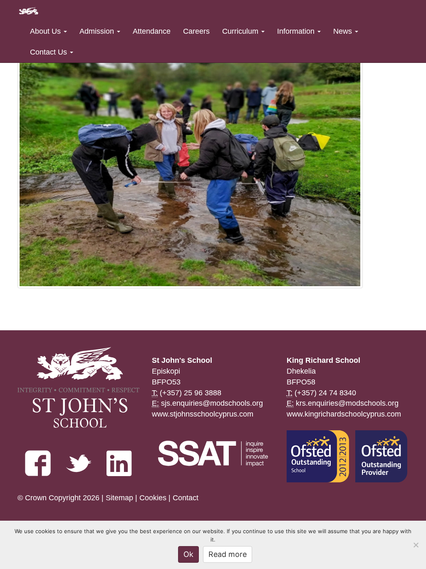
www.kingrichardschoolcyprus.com (344, 414)
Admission (97, 31)
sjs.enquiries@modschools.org (212, 403)
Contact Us (49, 52)
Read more (227, 554)
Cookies (152, 498)
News (343, 31)
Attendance (152, 31)
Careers (196, 31)
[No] (415, 545)
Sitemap (119, 498)
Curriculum (241, 31)
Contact (185, 498)
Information (297, 31)
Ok (188, 554)
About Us (46, 31)
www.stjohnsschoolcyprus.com (202, 414)
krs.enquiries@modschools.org (347, 403)
